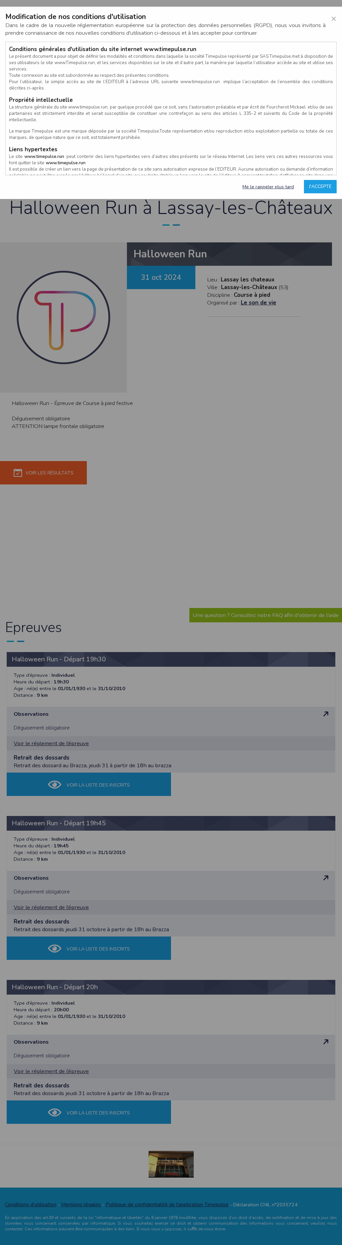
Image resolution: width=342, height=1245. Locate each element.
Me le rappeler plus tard (268, 187)
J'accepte (320, 186)
